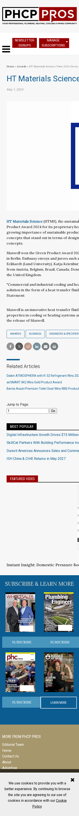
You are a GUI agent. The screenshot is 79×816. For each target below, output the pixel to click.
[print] (54, 347)
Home (10, 66)
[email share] (45, 347)
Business (35, 333)
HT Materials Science (25, 221)
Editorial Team (13, 745)
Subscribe (21, 642)
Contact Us (10, 756)
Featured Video (22, 479)
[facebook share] (10, 347)
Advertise (9, 768)
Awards (21, 66)
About (6, 762)
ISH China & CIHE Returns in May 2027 (36, 459)
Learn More (58, 702)
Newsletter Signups (24, 43)
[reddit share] (28, 347)
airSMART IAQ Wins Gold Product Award (34, 382)
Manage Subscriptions (53, 43)
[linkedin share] (37, 347)
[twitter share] (19, 347)
